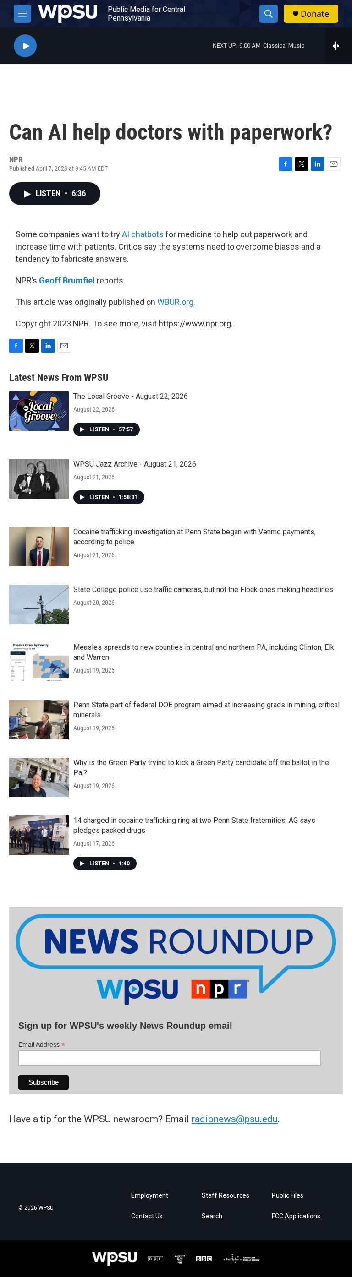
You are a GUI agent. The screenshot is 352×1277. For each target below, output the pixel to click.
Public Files (287, 1195)
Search (212, 1216)
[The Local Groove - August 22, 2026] (39, 411)
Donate (315, 14)
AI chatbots (143, 234)
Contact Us (147, 1216)
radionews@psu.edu (235, 1119)
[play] (25, 46)
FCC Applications (296, 1216)
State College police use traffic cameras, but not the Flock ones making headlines (203, 589)
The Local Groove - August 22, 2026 (130, 396)
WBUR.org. (176, 302)
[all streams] (338, 45)
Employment (149, 1195)
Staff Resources (225, 1195)
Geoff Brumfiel (67, 280)
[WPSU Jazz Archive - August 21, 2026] (39, 479)
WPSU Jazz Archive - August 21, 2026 (134, 464)
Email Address (41, 1044)
